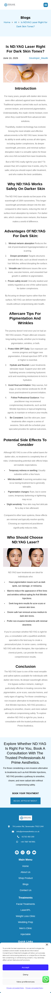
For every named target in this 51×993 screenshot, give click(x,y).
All (15, 22)
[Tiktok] (28, 852)
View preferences (25, 981)
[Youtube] (34, 852)
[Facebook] (17, 852)
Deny (25, 974)
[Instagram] (23, 852)
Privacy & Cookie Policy (15, 988)
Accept (25, 967)
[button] (47, 944)
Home (7, 22)
